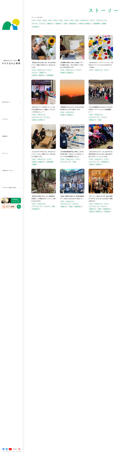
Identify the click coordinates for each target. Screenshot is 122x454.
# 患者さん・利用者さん (85, 23)
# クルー (92, 20)
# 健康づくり (50, 23)
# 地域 (65, 23)
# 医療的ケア (58, 23)
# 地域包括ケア (73, 23)
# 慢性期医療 (96, 23)
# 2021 (50, 20)
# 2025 (71, 20)
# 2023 (61, 20)
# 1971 (34, 20)
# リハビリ (42, 23)
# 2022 (55, 20)
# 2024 (66, 20)
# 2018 (44, 20)
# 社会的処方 (35, 26)
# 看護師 (104, 23)
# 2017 (39, 20)
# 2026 (77, 20)
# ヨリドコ (35, 23)
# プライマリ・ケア (102, 20)
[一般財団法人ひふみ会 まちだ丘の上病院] (11, 39)
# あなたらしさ (84, 20)
